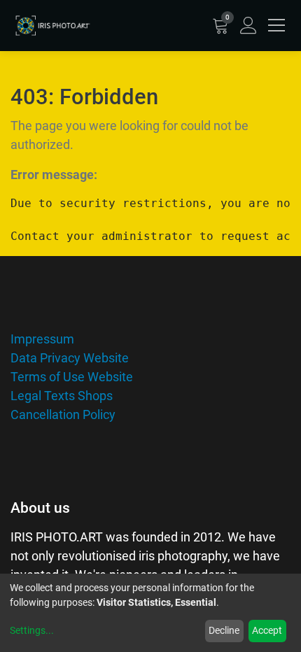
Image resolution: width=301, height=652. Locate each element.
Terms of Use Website (71, 376)
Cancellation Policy (62, 414)
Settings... (32, 630)
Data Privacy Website (69, 357)
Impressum (42, 339)
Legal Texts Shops (61, 395)
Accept (267, 630)
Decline (224, 630)
